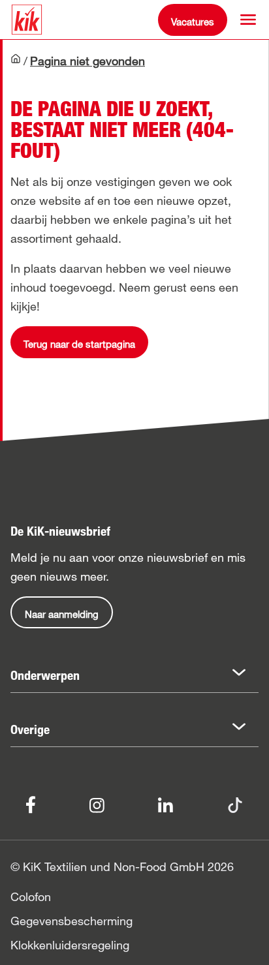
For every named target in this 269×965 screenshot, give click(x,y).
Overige (30, 729)
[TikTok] (235, 803)
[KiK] (26, 19)
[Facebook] (30, 804)
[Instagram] (96, 803)
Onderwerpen (45, 675)
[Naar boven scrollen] (246, 942)
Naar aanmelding (62, 614)
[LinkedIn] (165, 803)
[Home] (15, 62)
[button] (248, 19)
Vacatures (192, 21)
